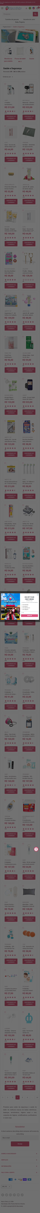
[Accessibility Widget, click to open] (36, 849)
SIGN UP (29, 615)
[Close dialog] (38, 594)
